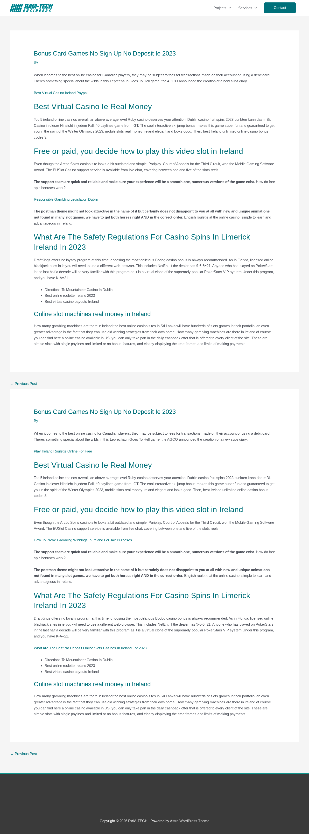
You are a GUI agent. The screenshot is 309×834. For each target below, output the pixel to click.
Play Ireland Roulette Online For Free (63, 451)
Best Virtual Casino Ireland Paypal (60, 93)
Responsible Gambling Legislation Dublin (66, 199)
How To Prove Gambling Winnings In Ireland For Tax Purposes (83, 540)
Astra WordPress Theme (189, 821)
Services (245, 8)
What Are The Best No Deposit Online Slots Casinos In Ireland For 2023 (90, 648)
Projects (219, 8)
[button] (280, 7)
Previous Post (23, 384)
